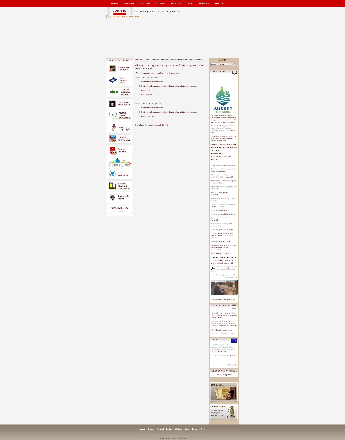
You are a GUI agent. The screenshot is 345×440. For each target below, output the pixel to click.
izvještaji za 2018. (224, 241)
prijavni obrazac (218, 154)
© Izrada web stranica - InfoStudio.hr (172, 438)
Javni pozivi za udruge (227, 334)
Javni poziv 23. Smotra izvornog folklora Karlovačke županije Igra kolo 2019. (223, 138)
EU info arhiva (232, 365)
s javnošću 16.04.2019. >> (228, 214)
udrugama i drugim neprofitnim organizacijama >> (160, 73)
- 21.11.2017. (228, 177)
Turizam (204, 3)
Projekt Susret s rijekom (218, 136)
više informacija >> (220, 351)
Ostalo (218, 3)
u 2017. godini (229, 230)
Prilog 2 (219, 330)
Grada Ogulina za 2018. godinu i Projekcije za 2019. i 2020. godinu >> (222, 236)
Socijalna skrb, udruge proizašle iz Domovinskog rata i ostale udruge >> (169, 86)
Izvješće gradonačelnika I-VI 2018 (222, 263)
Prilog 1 (213, 330)
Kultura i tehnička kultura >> (152, 82)
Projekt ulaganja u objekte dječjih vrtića (223, 165)
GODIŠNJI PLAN (216, 126)
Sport (190, 3)
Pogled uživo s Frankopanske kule (224, 299)
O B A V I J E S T (225, 321)
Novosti (115, 3)
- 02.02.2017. (215, 189)
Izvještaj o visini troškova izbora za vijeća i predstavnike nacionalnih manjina (224, 315)
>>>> (235, 277)
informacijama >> (221, 210)
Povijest (145, 3)
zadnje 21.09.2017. (224, 260)
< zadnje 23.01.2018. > (218, 206)
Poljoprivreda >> (147, 91)
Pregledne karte (227, 330)
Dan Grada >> (146, 95)
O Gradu (130, 3)
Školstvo (176, 3)
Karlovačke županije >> (223, 253)
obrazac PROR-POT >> (162, 125)
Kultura (160, 3)
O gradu (151, 429)
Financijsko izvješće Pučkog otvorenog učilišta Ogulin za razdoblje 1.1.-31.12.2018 (223, 247)
